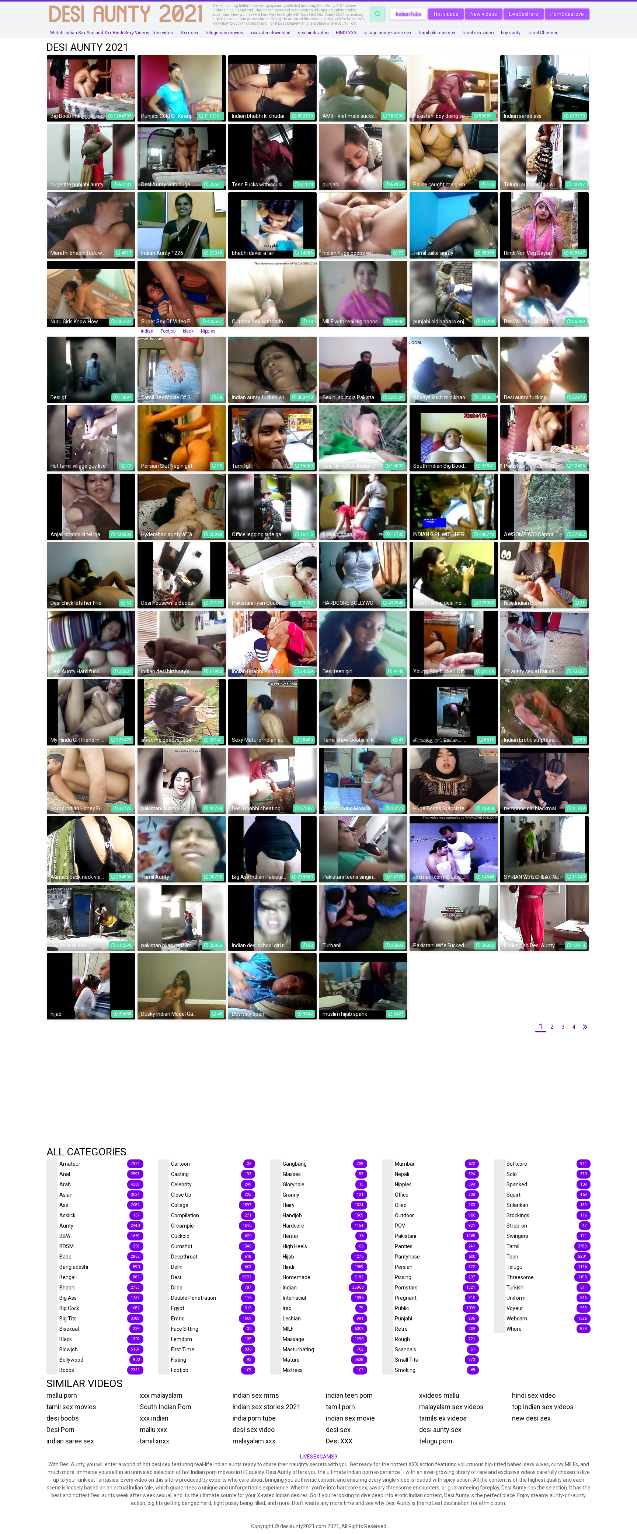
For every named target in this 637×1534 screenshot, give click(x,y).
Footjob (168, 331)
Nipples (208, 331)
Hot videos (446, 14)
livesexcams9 (318, 1457)
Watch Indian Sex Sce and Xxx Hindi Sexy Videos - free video (111, 32)
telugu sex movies (224, 32)
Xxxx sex (189, 32)
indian (147, 331)
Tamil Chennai (542, 32)
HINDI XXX (346, 32)
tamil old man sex (437, 32)
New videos (483, 14)
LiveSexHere (523, 14)
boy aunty (511, 32)
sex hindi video (313, 32)
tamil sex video (478, 32)
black (188, 331)
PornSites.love (567, 14)
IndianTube (409, 14)
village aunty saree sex (387, 32)
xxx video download (270, 32)
